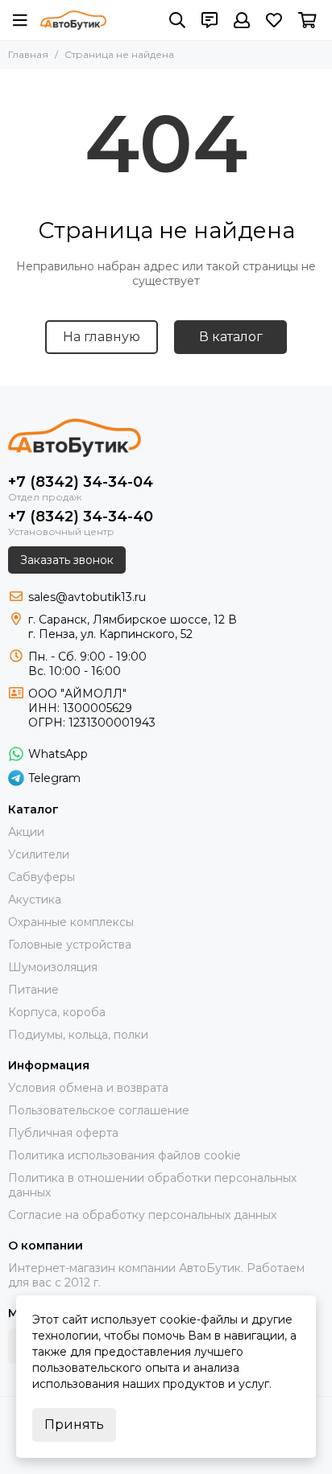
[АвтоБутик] (73, 20)
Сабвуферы (41, 877)
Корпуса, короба (57, 1012)
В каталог (231, 336)
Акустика (34, 899)
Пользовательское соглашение (98, 1110)
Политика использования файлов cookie (124, 1155)
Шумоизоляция (53, 967)
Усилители (38, 854)
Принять (74, 1424)
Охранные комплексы (71, 922)
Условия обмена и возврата (88, 1088)
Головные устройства (69, 944)
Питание (33, 989)
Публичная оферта (63, 1133)
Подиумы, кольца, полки (78, 1034)
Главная (28, 54)
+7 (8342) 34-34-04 (80, 482)
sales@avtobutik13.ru (87, 597)
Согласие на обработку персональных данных (142, 1215)
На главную (101, 336)
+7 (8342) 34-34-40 (80, 516)
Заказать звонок (67, 560)
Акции (26, 832)
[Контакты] (209, 20)
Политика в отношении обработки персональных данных (152, 1185)
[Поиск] (177, 20)
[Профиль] (242, 20)
